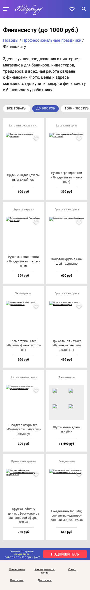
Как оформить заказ (44, 571)
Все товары (16, 108)
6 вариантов (67, 377)
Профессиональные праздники (51, 40)
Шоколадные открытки (23, 377)
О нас (72, 569)
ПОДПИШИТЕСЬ (65, 554)
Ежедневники (66, 461)
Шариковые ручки (67, 125)
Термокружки (23, 293)
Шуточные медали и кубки (24, 125)
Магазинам (17, 569)
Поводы (10, 40)
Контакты (17, 580)
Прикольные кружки (66, 209)
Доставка (45, 580)
